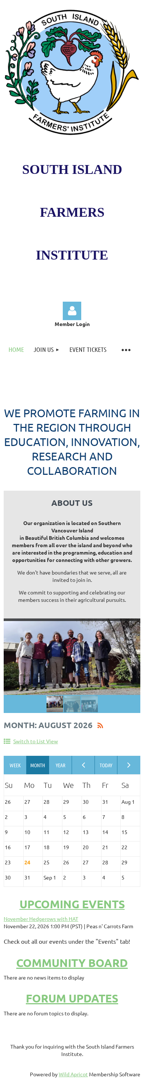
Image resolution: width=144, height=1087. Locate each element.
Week (15, 765)
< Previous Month (83, 765)
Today (106, 765)
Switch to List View (35, 741)
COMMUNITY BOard (72, 963)
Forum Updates (72, 998)
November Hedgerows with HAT (41, 918)
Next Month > (128, 765)
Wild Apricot (73, 1074)
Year (60, 765)
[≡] (125, 349)
